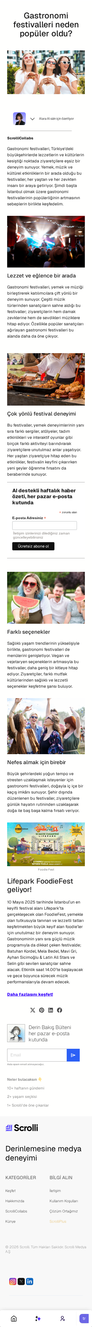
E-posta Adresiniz (29, 518)
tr (84, 1318)
